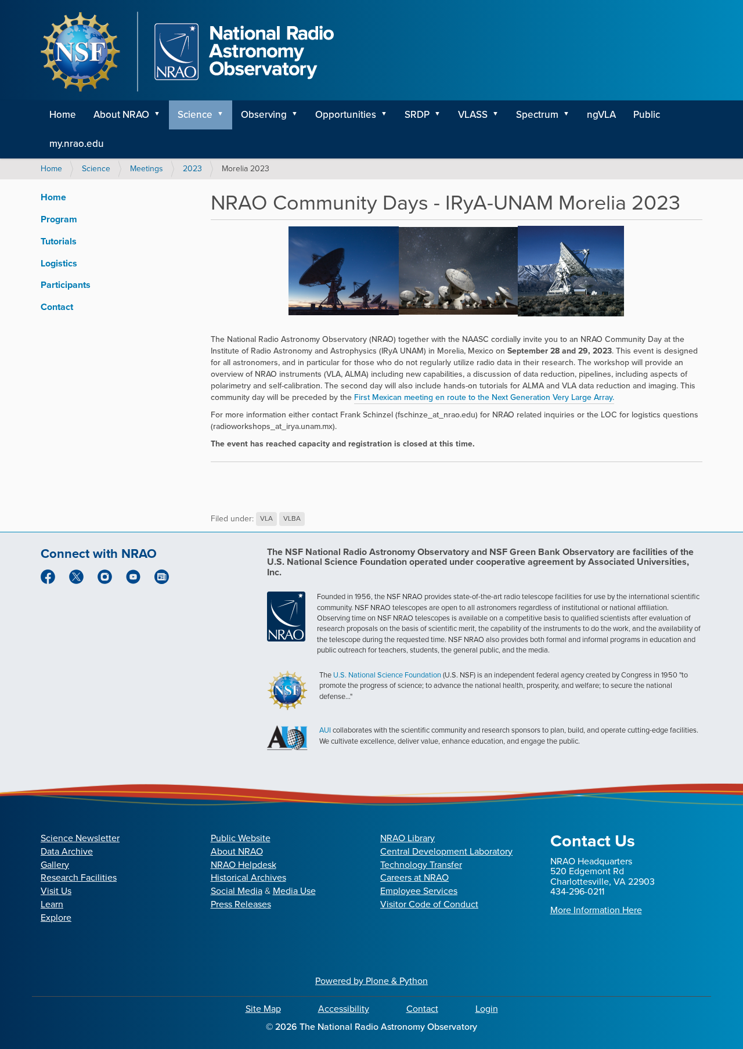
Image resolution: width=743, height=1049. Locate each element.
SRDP (417, 114)
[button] (161, 114)
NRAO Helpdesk (243, 864)
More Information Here (596, 910)
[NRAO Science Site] (187, 52)
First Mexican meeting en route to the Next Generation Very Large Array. (484, 397)
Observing (264, 114)
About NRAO (121, 114)
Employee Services (418, 890)
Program (59, 219)
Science (195, 114)
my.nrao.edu (76, 143)
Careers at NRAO (414, 877)
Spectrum (537, 114)
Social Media (236, 890)
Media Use (294, 890)
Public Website (240, 838)
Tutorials (59, 241)
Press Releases (241, 904)
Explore (56, 917)
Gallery (55, 864)
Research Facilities (79, 877)
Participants (66, 284)
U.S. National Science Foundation (387, 674)
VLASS (473, 114)
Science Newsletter (80, 838)
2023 (192, 169)
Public (646, 114)
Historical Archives (248, 877)
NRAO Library (407, 838)
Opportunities (345, 114)
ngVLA (601, 114)
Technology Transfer (421, 864)
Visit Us (56, 890)
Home (62, 114)
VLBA (292, 519)
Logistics (59, 263)
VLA (266, 519)
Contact (57, 306)
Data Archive (67, 851)
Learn (52, 904)
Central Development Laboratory (446, 851)
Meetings (146, 169)
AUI (325, 730)
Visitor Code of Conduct (429, 904)
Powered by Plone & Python (371, 980)
